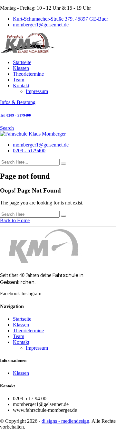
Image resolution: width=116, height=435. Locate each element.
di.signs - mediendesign (65, 421)
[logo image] (33, 134)
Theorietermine (28, 74)
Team (18, 79)
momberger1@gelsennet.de (41, 24)
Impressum (37, 91)
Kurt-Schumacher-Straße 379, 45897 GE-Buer (60, 19)
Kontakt (21, 85)
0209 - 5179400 (29, 150)
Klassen (21, 68)
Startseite (22, 62)
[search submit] (63, 164)
